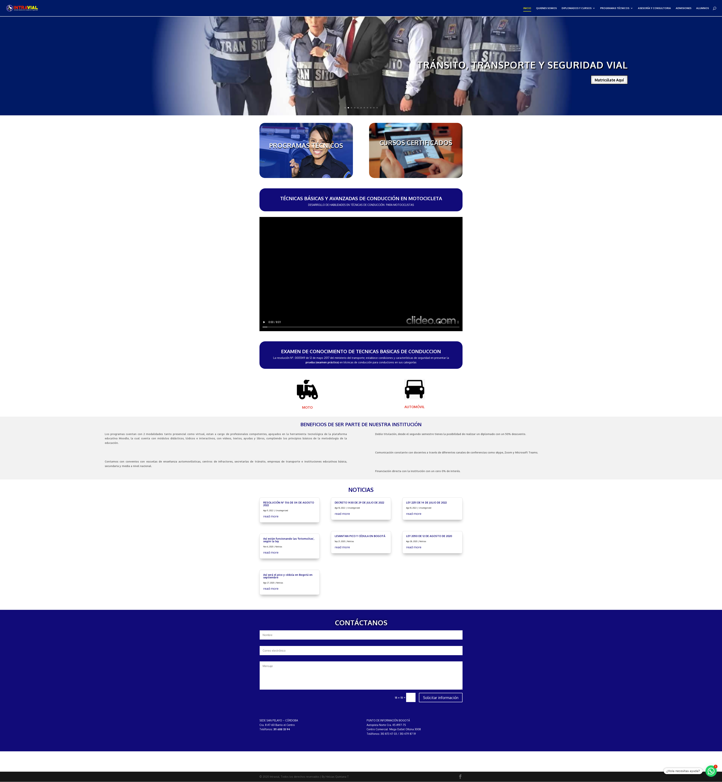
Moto (307, 407)
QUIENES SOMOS (546, 8)
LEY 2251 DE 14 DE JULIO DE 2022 (426, 502)
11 (377, 107)
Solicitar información (440, 697)
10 (374, 107)
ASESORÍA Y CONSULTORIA (654, 8)
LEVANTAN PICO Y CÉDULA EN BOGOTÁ (360, 536)
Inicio (527, 8)
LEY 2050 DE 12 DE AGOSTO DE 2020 (429, 536)
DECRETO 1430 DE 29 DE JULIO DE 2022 (359, 502)
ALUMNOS (702, 8)
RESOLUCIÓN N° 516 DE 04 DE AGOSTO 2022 (288, 504)
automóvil (414, 407)
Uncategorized (281, 510)
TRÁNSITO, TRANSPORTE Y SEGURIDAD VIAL (522, 65)
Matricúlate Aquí (609, 80)
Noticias (278, 546)
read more (270, 516)
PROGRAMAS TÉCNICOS (614, 8)
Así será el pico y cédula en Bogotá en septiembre (287, 576)
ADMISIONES (683, 8)
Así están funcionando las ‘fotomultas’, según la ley (288, 540)
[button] (711, 771)
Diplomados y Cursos (577, 8)
